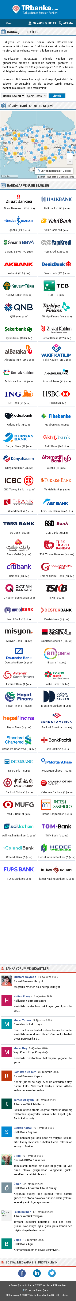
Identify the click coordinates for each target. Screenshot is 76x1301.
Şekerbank (12, 338)
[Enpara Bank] (56, 653)
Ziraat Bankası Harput (28, 981)
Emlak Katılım (13, 381)
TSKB (52, 597)
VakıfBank (50, 230)
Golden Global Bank (52, 576)
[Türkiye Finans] (56, 307)
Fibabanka (51, 424)
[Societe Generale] (56, 631)
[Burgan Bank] (18, 437)
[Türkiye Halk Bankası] (56, 199)
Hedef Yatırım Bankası (51, 857)
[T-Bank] (18, 501)
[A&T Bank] (56, 501)
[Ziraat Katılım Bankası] (56, 328)
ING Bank (13, 403)
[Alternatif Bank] (56, 458)
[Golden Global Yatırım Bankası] (56, 566)
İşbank (13, 230)
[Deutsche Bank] (18, 653)
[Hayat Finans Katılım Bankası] (18, 696)
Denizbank (50, 273)
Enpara (52, 662)
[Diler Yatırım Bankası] (18, 761)
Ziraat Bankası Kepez (28, 1076)
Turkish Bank (52, 489)
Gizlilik (55, 1295)
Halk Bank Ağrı (23, 1244)
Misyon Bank (14, 640)
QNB (13, 316)
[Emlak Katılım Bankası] (18, 372)
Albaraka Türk (12, 359)
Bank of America (52, 727)
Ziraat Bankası (12, 208)
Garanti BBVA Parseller (29, 1160)
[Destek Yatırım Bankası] (56, 610)
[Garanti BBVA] (18, 242)
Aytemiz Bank (14, 684)
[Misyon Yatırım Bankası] (18, 631)
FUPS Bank (14, 878)
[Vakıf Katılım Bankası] (56, 350)
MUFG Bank (14, 813)
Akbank (13, 273)
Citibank (14, 576)
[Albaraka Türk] (18, 350)
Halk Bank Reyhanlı (26, 1132)
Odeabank (13, 424)
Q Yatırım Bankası (14, 597)
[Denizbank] (56, 264)
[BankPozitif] (56, 739)
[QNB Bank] (18, 307)
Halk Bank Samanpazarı (30, 1000)
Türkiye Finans (50, 316)
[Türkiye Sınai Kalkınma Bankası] (56, 588)
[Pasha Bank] (56, 674)
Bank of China (14, 792)
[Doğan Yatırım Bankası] (56, 696)
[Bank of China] (18, 783)
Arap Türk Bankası (52, 511)
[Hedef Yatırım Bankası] (56, 847)
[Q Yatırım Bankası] (18, 588)
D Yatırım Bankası (51, 705)
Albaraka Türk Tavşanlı (29, 1216)
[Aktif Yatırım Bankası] (56, 437)
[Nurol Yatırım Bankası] (18, 610)
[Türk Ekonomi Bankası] (56, 285)
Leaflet (41, 176)
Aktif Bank (51, 446)
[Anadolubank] (56, 372)
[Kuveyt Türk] (18, 285)
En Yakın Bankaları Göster (56, 170)
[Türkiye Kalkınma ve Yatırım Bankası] (56, 783)
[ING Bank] (18, 393)
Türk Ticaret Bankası (52, 554)
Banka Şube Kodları (21, 1285)
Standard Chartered (14, 749)
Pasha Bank (52, 684)
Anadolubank (51, 381)
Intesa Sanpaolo (52, 813)
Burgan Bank (13, 446)
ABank (51, 467)
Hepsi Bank (14, 727)
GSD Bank (52, 532)
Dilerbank (14, 770)
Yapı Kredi (50, 251)
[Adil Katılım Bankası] (18, 826)
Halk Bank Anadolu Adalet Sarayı (35, 1188)
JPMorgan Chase (51, 770)
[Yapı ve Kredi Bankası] (56, 242)
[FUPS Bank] (18, 869)
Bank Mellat (14, 554)
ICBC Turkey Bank (13, 489)
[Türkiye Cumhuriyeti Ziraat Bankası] (18, 199)
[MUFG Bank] (18, 804)
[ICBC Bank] (18, 480)
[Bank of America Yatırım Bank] (56, 718)
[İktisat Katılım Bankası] (56, 869)
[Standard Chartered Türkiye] (18, 739)
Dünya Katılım (13, 467)
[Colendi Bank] (18, 847)
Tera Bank (14, 532)
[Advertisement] (38, 924)
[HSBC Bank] (56, 393)
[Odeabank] (18, 415)
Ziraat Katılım (50, 338)
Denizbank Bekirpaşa (28, 1024)
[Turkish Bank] (56, 480)
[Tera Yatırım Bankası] (18, 523)
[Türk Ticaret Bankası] (56, 545)
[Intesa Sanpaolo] (56, 804)
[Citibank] (18, 566)
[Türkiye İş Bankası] (18, 220)
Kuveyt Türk (13, 294)
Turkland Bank (14, 511)
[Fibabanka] (56, 415)
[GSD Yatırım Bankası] (56, 523)
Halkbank (50, 208)
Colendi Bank (14, 857)
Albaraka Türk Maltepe (29, 1104)
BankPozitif (52, 749)
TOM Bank (52, 835)
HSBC (51, 403)
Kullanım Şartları (42, 1295)
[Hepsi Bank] (18, 718)
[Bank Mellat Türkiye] (18, 545)
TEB (50, 294)
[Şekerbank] (18, 328)
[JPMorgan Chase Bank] (56, 761)
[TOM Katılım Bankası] (56, 826)
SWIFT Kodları (42, 1285)
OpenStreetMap (67, 176)
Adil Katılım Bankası (14, 835)
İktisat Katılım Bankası (51, 878)
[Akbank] (18, 264)
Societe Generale (51, 640)
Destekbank (51, 619)
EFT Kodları (59, 1285)
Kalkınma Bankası (51, 792)
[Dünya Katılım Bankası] (18, 458)
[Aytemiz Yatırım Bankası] (18, 674)
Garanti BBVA (13, 251)
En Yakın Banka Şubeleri (38, 1290)
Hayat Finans (14, 705)
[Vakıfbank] (56, 220)
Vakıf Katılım (50, 359)
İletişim (64, 1295)
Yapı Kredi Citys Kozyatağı (31, 1052)
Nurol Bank (14, 619)
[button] (52, 159)
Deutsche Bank (14, 662)
